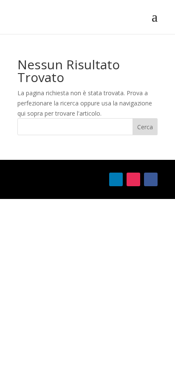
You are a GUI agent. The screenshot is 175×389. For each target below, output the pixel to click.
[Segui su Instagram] (133, 179)
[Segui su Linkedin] (116, 179)
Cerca (145, 127)
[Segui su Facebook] (151, 179)
